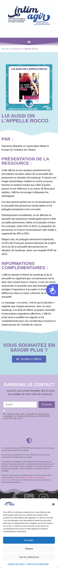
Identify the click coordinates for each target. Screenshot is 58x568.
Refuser (29, 548)
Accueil (5, 49)
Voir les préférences (29, 557)
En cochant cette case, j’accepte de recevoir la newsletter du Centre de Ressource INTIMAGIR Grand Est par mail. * (26, 416)
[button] (53, 504)
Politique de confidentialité (37, 564)
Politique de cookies (16, 564)
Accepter (29, 540)
